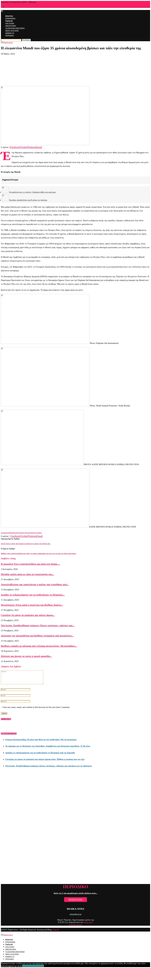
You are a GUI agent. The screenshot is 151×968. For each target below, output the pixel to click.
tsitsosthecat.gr (75, 914)
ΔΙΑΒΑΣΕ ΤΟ (9, 33)
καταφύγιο (31, 532)
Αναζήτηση (26, 40)
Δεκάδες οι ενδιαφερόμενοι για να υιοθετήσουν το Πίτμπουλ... (33, 594)
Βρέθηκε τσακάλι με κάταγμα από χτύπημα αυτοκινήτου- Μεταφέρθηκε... (39, 646)
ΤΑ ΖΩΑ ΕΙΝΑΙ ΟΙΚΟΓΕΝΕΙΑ (15, 28)
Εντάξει (25, 966)
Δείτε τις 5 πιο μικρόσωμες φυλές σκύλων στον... (75, 893)
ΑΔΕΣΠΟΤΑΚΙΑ (10, 26)
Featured (9, 21)
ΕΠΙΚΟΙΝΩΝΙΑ (10, 18)
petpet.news (88, 922)
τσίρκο (39, 532)
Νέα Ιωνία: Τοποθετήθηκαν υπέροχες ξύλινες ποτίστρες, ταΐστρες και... (37, 625)
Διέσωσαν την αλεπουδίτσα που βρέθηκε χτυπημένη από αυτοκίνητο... (37, 635)
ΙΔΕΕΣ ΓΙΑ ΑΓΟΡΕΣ (12, 31)
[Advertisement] (75, 70)
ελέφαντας (22, 532)
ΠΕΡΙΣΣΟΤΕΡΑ (75, 899)
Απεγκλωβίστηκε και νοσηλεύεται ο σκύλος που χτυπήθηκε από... (35, 584)
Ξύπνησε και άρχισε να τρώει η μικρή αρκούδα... (26, 656)
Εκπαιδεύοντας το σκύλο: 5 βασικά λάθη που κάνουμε (32, 192)
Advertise (9, 16)
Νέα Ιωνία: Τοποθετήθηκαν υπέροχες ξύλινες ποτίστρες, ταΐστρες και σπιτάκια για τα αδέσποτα (48, 766)
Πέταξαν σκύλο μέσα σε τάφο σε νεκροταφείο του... (27, 574)
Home (7, 7)
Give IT (56, 929)
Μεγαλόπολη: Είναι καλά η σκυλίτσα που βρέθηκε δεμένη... (32, 605)
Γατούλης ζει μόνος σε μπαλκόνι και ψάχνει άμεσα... (28, 615)
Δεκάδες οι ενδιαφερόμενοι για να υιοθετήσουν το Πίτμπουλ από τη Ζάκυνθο (40, 753)
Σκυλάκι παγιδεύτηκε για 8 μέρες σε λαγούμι (28, 200)
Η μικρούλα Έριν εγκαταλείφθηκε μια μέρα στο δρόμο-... (30, 564)
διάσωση (14, 532)
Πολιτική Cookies (36, 966)
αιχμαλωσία (6, 532)
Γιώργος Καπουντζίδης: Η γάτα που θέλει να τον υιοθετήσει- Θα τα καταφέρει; (41, 739)
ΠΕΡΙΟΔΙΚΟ (9, 35)
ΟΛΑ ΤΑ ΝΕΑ (9, 23)
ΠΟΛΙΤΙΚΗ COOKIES (75, 924)
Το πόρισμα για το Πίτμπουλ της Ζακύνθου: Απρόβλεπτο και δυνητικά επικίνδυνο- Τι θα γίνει (47, 746)
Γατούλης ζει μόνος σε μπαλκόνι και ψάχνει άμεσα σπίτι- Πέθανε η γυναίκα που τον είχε (44, 759)
